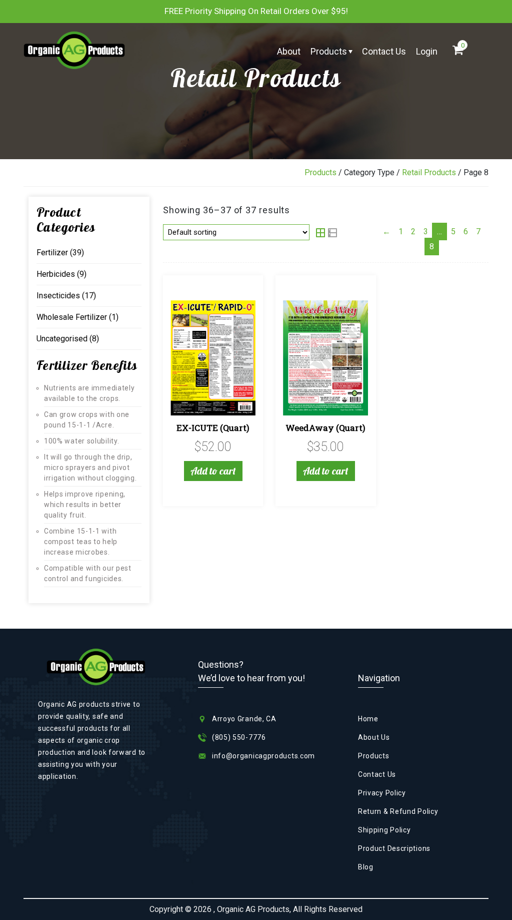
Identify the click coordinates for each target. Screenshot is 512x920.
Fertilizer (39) (60, 252)
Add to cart (213, 471)
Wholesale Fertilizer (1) (77, 317)
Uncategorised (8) (67, 338)
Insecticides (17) (66, 295)
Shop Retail (360, 78)
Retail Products (429, 172)
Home (368, 719)
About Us (374, 737)
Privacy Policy (382, 793)
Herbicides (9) (61, 274)
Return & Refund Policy (398, 811)
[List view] (333, 233)
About (288, 51)
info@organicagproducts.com (263, 756)
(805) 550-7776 (239, 737)
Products (328, 51)
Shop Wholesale (360, 103)
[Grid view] (322, 233)
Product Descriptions (394, 848)
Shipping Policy (384, 830)
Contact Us (384, 51)
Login (427, 51)
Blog (366, 867)
